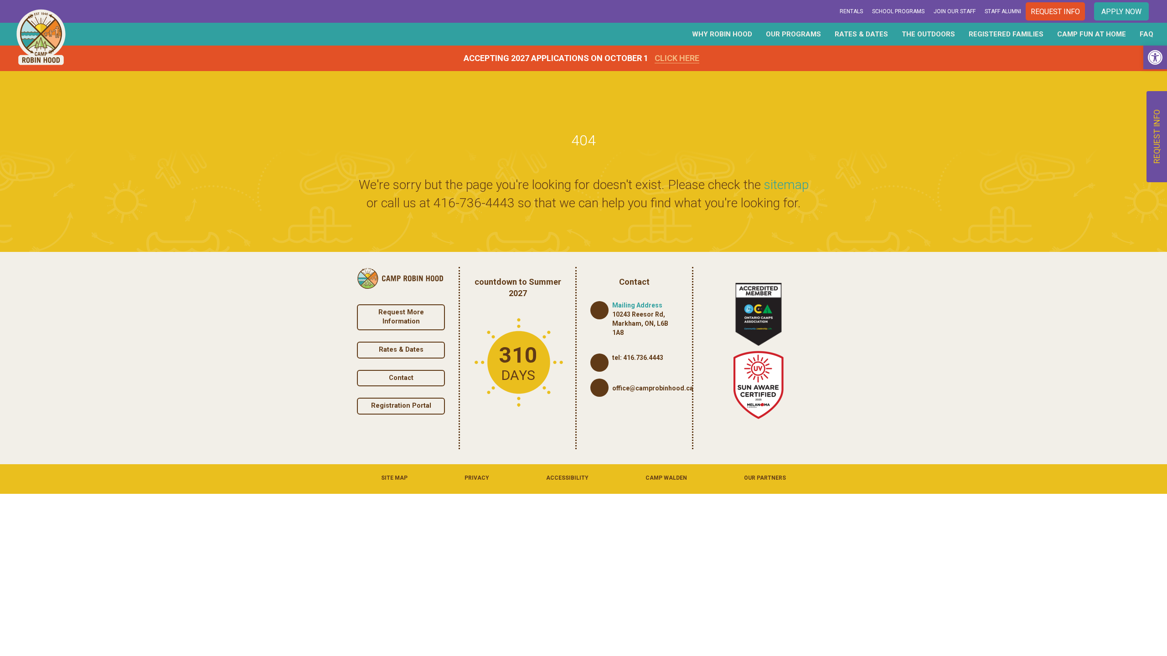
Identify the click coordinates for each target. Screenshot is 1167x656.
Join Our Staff (955, 11)
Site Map (394, 478)
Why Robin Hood (722, 34)
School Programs (898, 11)
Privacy (477, 478)
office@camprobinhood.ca (652, 388)
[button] (1155, 57)
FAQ (1146, 34)
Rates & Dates (861, 34)
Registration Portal (401, 406)
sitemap (786, 184)
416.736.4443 (643, 357)
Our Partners (765, 478)
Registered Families (1006, 34)
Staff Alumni (1003, 11)
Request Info (1055, 11)
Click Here (677, 58)
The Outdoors (928, 34)
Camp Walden (666, 478)
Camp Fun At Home (1091, 34)
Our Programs (793, 34)
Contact (401, 378)
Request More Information (401, 317)
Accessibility (567, 478)
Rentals (851, 11)
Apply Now (1121, 11)
